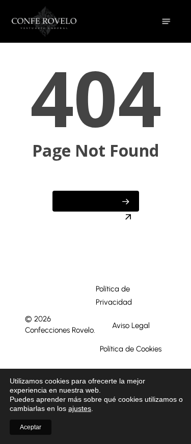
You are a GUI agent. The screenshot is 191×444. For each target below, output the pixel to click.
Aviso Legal (131, 325)
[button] (166, 21)
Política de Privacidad (114, 295)
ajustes (79, 408)
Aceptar (30, 427)
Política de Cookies (130, 348)
